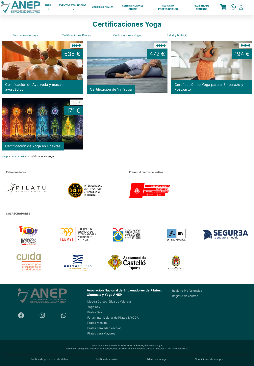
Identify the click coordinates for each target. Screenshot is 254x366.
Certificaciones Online (132, 7)
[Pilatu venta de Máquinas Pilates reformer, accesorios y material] (35, 190)
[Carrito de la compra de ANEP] (223, 7)
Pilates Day (94, 312)
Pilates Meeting (97, 322)
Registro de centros (201, 7)
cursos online (19, 156)
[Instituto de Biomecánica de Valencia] (176, 235)
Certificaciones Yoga (127, 35)
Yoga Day (93, 307)
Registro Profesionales (168, 7)
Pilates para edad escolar (104, 328)
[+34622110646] (63, 316)
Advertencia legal (156, 359)
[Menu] (223, 7)
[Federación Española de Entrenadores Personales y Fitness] (78, 235)
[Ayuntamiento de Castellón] (127, 263)
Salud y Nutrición (178, 35)
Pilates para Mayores (101, 333)
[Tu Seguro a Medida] (225, 235)
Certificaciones (103, 7)
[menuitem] (47, 7)
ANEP (47, 5)
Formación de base (25, 35)
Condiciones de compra (209, 359)
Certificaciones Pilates (76, 35)
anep (5, 156)
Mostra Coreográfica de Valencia (109, 301)
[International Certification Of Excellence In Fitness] (96, 190)
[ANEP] (20, 7)
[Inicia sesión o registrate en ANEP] (241, 7)
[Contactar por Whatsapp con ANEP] (233, 7)
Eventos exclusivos (72, 5)
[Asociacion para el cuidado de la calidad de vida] (28, 263)
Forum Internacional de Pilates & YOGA (113, 317)
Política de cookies (107, 359)
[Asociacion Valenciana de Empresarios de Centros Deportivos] (127, 235)
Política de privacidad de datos (49, 359)
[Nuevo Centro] (77, 263)
